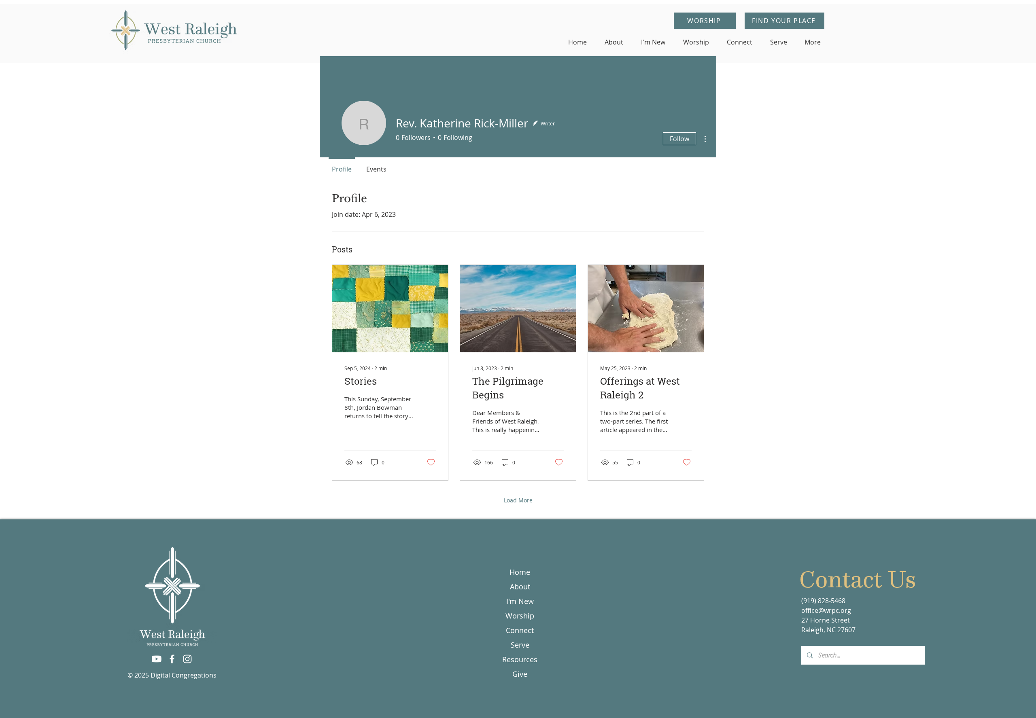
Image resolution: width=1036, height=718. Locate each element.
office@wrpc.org (826, 610)
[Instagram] (187, 659)
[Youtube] (156, 659)
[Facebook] (172, 659)
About (520, 586)
